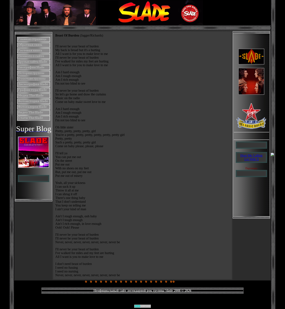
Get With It (251, 159)
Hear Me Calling (251, 155)
